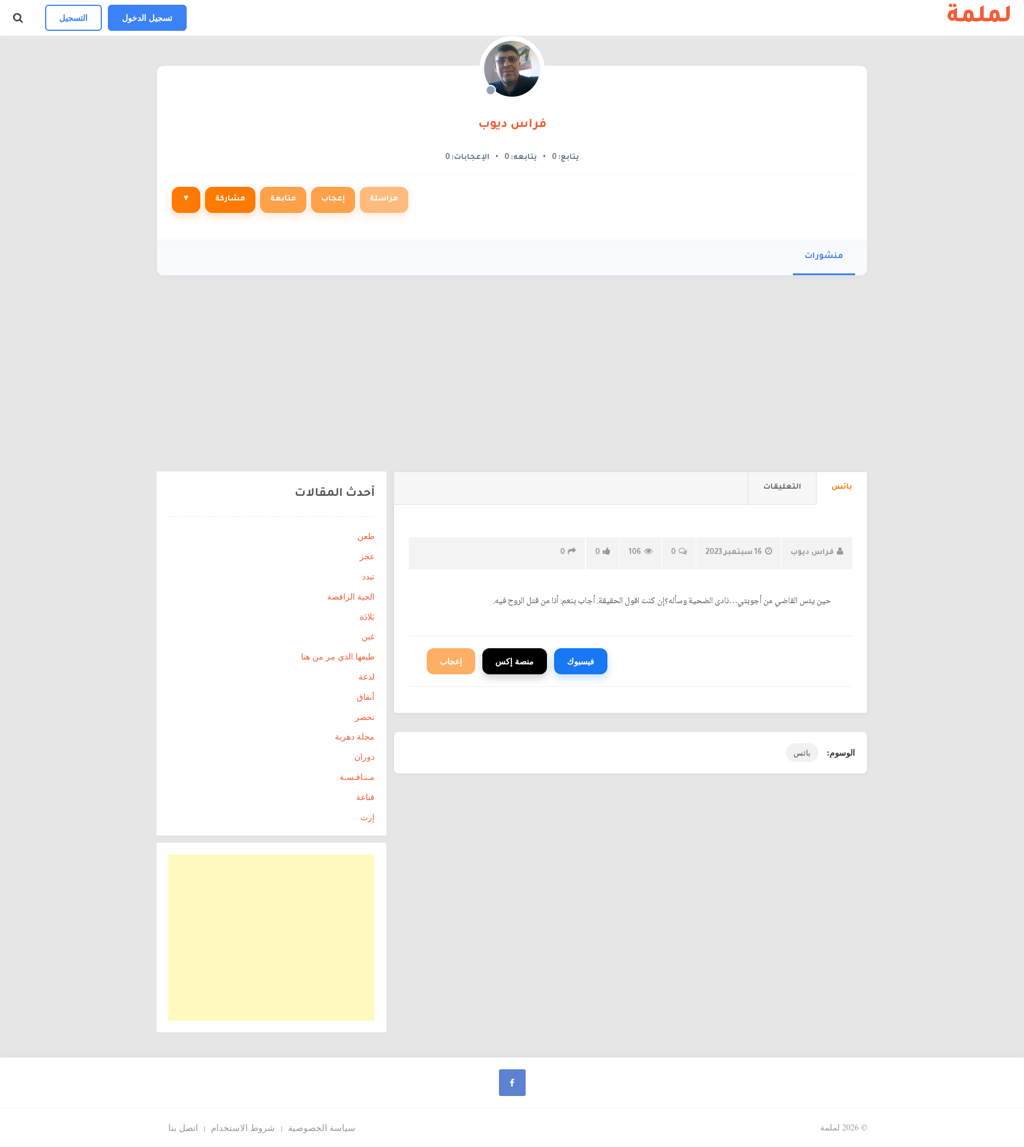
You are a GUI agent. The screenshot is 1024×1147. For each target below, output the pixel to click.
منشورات (824, 256)
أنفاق (366, 696)
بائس (802, 752)
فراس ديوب (512, 125)
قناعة (365, 796)
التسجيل (73, 17)
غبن (368, 636)
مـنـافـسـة (357, 776)
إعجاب (333, 199)
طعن (366, 535)
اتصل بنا (183, 1127)
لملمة (979, 17)
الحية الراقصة (351, 596)
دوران (364, 756)
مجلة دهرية (355, 736)
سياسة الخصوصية (322, 1127)
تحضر (365, 716)
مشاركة (230, 199)
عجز (367, 556)
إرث (367, 817)
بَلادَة (367, 616)
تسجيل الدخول (147, 17)
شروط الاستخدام (243, 1127)
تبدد (368, 576)
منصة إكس (514, 661)
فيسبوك (580, 661)
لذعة (367, 676)
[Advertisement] (512, 365)
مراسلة (384, 199)
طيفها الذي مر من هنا (338, 656)
